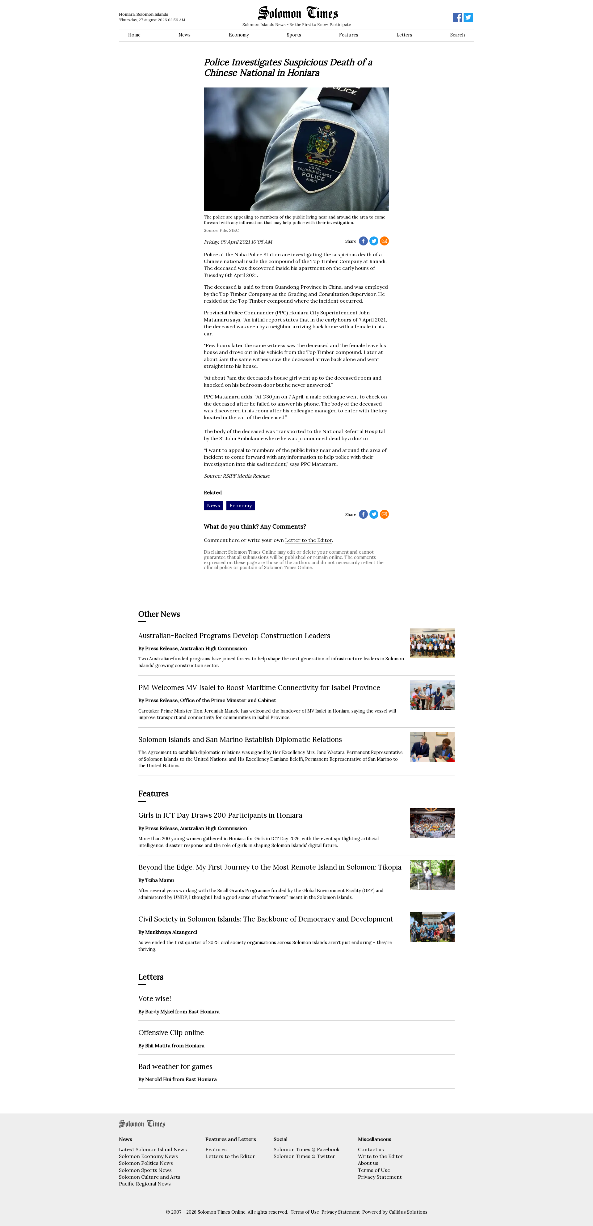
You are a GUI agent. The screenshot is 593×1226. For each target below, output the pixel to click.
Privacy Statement (380, 1177)
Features (348, 35)
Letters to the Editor (230, 1156)
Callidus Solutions (408, 1212)
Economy (239, 35)
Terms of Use (374, 1170)
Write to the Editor (380, 1156)
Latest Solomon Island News (153, 1149)
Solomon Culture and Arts (149, 1177)
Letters (404, 35)
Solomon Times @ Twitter (304, 1156)
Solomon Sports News (145, 1170)
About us (368, 1163)
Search (457, 35)
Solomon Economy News (148, 1156)
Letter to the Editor (308, 540)
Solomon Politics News (146, 1163)
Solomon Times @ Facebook (306, 1149)
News (185, 35)
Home (134, 35)
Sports (294, 35)
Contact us (371, 1149)
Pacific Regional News (145, 1184)
